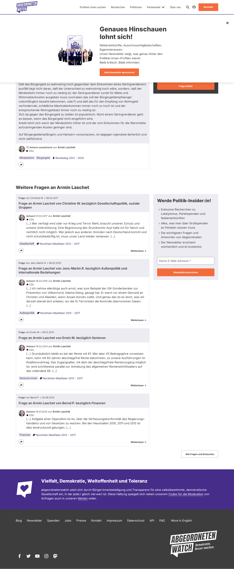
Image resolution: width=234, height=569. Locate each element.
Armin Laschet (66, 147)
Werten (83, 498)
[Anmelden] (194, 7)
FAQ (162, 520)
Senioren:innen (28, 378)
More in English (181, 520)
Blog (19, 520)
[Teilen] (21, 164)
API (152, 520)
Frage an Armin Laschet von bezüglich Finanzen (62, 403)
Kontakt (96, 520)
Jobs (68, 520)
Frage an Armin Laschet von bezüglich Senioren (62, 338)
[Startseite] (27, 7)
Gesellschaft (27, 243)
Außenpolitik (27, 312)
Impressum (114, 520)
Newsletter (34, 520)
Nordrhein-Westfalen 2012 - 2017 (60, 243)
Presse (81, 520)
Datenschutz (136, 520)
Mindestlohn (27, 157)
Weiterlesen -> (138, 250)
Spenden (53, 520)
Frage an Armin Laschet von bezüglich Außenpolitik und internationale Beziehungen (73, 270)
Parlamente (153, 7)
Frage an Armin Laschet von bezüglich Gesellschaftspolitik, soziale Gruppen (79, 205)
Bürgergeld (43, 157)
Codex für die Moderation (185, 494)
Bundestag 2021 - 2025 (70, 158)
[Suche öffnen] (188, 7)
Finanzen (25, 434)
